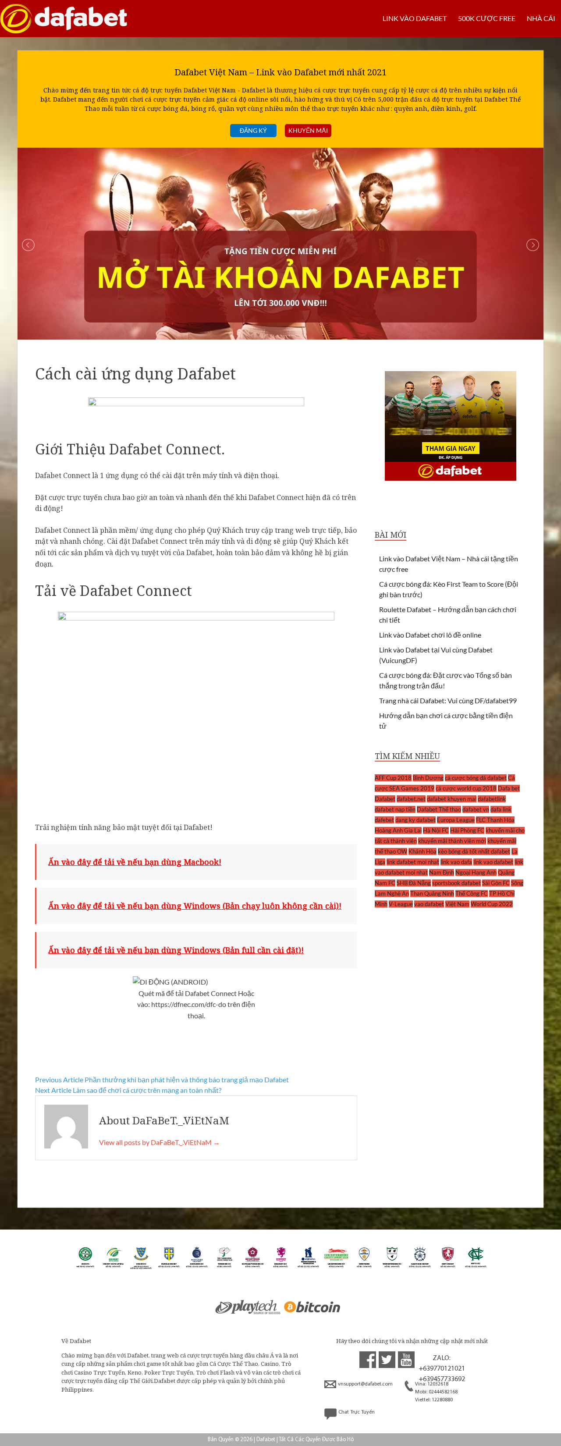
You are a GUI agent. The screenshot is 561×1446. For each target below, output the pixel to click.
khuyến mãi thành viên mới (452, 840)
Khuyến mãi (308, 130)
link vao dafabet (493, 861)
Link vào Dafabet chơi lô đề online (430, 635)
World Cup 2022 (492, 903)
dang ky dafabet (415, 819)
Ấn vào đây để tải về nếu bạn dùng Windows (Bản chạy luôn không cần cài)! (194, 905)
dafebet (384, 819)
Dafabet (385, 798)
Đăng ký (253, 130)
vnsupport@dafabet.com (365, 1384)
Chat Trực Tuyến (356, 1412)
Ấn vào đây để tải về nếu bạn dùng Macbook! (134, 862)
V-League (401, 903)
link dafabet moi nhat (413, 861)
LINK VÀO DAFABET (415, 18)
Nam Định (441, 872)
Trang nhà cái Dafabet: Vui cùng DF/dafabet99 (448, 700)
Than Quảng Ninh (432, 893)
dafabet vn (475, 809)
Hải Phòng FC (467, 830)
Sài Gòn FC (496, 882)
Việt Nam (457, 903)
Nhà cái (541, 18)
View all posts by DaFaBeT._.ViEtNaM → (159, 1142)
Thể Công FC (471, 893)
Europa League (456, 819)
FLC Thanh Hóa (495, 819)
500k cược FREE (486, 18)
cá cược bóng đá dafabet (476, 777)
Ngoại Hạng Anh (476, 872)
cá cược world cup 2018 (466, 788)
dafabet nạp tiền (395, 809)
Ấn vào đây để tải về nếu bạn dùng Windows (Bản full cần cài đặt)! (176, 950)
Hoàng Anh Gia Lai (398, 830)
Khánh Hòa (422, 851)
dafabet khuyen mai (451, 798)
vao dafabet (429, 903)
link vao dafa (456, 861)
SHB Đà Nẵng (414, 882)
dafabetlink (492, 798)
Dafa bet (509, 788)
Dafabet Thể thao (439, 809)
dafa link (500, 809)
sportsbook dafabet (456, 882)
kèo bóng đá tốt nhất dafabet (474, 851)
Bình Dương (428, 777)
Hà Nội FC (436, 830)
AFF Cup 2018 (393, 777)
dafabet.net (411, 798)
